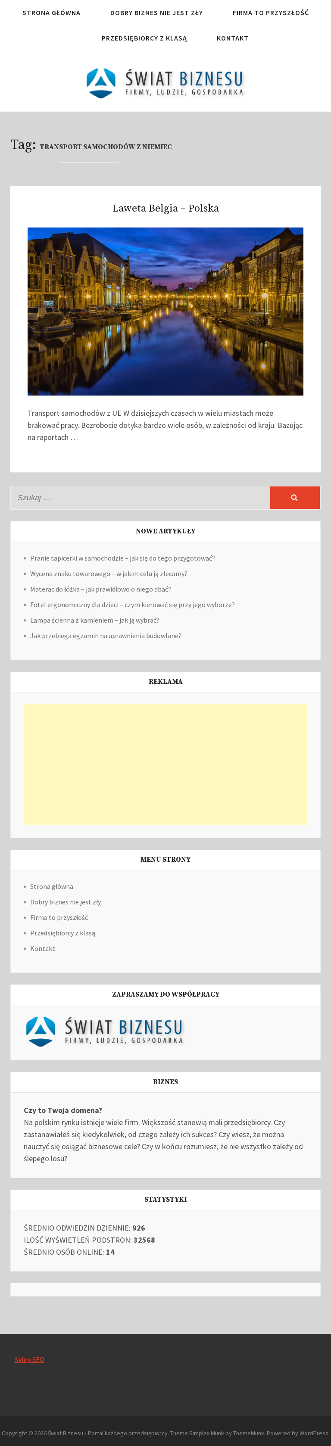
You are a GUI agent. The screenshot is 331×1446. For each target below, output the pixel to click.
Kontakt (233, 38)
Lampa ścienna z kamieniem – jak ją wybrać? (94, 620)
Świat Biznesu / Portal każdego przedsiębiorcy (108, 1433)
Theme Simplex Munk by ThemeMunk (217, 1433)
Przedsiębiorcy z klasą (144, 38)
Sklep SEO (29, 1359)
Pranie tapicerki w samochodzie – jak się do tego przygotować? (122, 558)
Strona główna (51, 12)
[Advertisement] (165, 764)
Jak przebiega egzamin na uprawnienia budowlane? (105, 635)
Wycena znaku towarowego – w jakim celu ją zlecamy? (108, 573)
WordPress (314, 1433)
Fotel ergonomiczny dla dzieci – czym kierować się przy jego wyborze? (132, 604)
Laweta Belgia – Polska (165, 208)
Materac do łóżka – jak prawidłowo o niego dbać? (100, 589)
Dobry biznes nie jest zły (156, 12)
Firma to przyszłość (271, 12)
